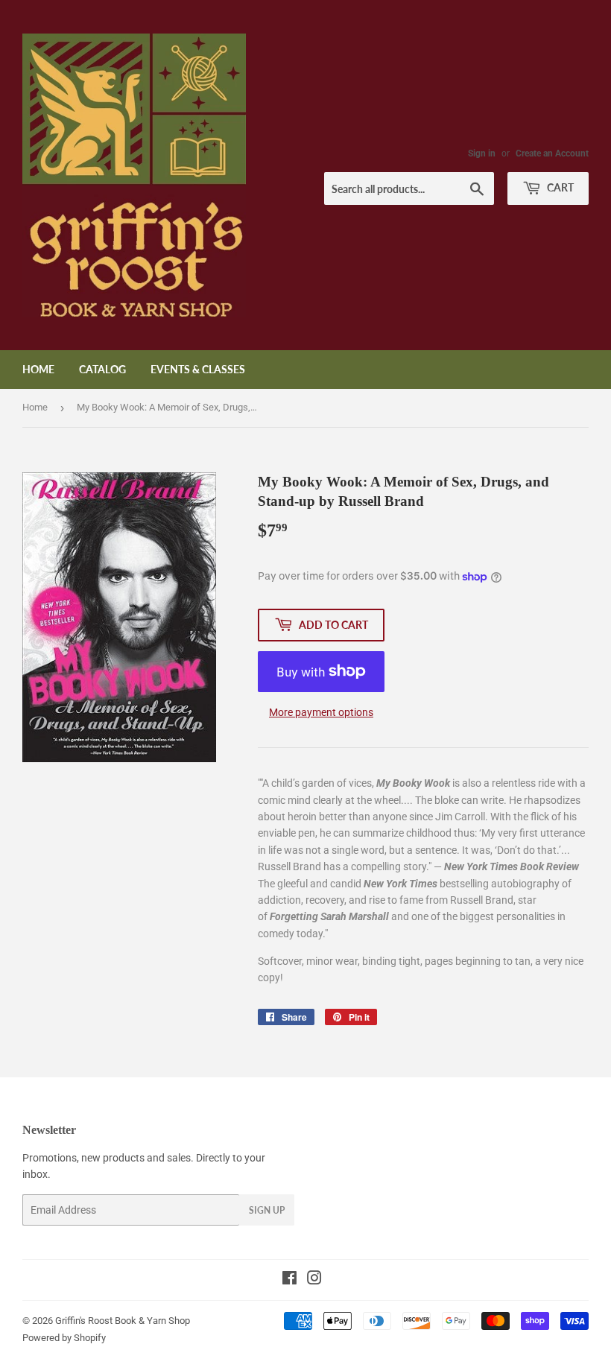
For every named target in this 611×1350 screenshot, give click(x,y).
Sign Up (267, 1210)
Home (38, 369)
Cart (559, 187)
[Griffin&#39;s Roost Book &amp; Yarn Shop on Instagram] (314, 1280)
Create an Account (552, 153)
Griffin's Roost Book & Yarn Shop (122, 1320)
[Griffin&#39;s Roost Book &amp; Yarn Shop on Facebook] (289, 1280)
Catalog (102, 369)
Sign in (482, 153)
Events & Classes (198, 369)
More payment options (321, 712)
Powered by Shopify (64, 1337)
